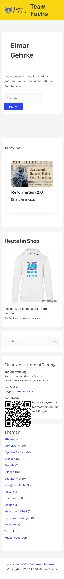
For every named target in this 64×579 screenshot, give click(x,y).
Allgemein (11, 439)
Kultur (8, 491)
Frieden (9, 472)
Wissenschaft (13, 537)
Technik (9, 531)
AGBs (24, 564)
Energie (9, 465)
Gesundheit (12, 478)
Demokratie (12, 445)
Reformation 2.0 (27, 192)
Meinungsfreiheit (15, 511)
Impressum (11, 564)
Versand (36, 318)
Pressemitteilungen (17, 518)
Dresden (9, 458)
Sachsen (10, 524)
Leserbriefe (11, 498)
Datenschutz (52, 564)
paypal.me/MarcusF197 (19, 391)
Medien (9, 505)
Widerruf (36, 564)
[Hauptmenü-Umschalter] (57, 10)
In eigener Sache (15, 485)
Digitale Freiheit (14, 452)
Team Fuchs (39, 10)
